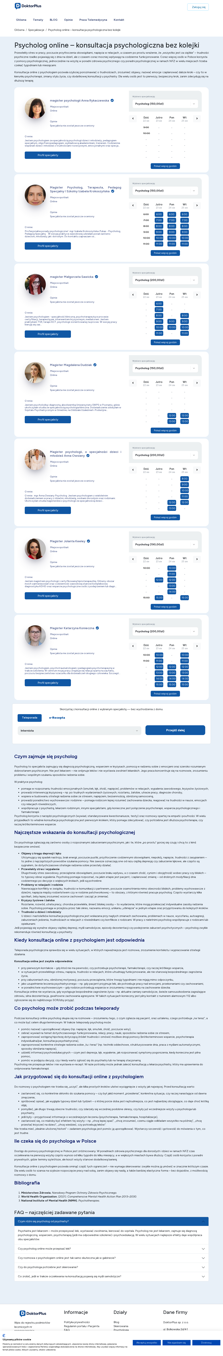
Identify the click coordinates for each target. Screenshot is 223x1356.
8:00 (146, 226)
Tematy (38, 19)
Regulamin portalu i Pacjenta (81, 1326)
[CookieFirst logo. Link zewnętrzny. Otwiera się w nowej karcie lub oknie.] (4, 1335)
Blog (116, 1322)
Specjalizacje (36, 30)
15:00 (146, 597)
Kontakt (119, 19)
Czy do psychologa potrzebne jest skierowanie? (48, 1267)
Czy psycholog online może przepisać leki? (44, 1248)
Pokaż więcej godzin (165, 166)
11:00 (146, 243)
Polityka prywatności (77, 1322)
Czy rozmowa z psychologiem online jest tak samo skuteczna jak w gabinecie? (67, 1258)
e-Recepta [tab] (57, 717)
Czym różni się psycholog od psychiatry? (43, 1221)
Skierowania (121, 1326)
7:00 (146, 220)
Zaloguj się (199, 7)
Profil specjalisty (48, 155)
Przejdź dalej (175, 730)
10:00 (146, 133)
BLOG (53, 19)
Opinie (68, 19)
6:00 (146, 214)
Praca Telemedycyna (93, 19)
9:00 (146, 127)
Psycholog (21, 816)
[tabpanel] (111, 731)
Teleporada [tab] (29, 717)
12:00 (172, 415)
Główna (21, 19)
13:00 (172, 421)
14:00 (172, 591)
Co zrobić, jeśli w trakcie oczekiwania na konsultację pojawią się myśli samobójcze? (69, 1276)
